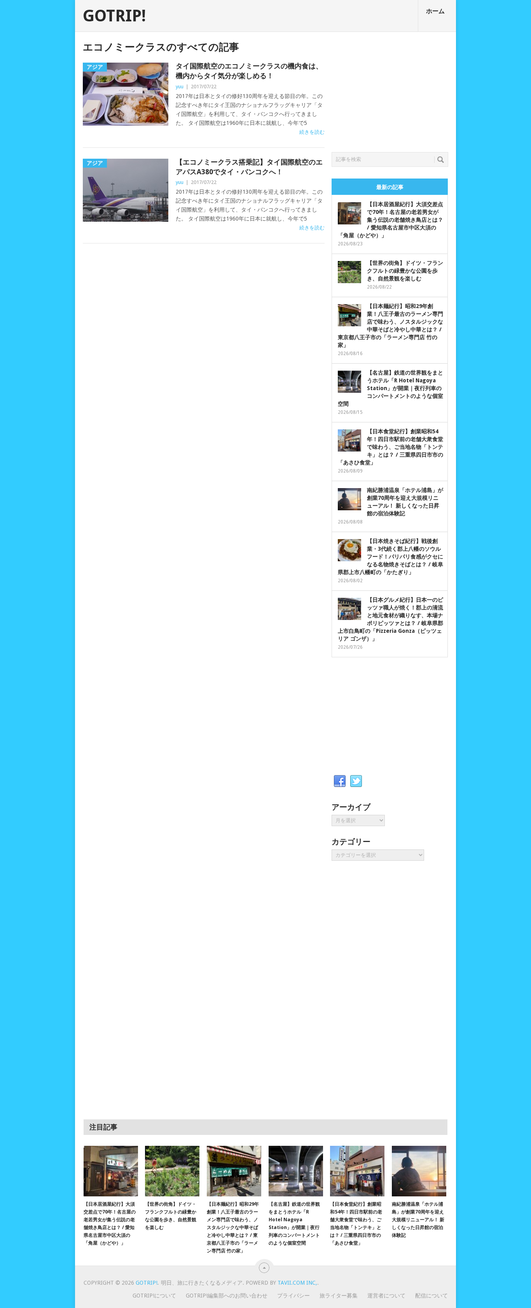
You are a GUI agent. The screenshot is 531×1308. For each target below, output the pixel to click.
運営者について (386, 1295)
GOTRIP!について (154, 1295)
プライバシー (293, 1295)
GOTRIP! (114, 16)
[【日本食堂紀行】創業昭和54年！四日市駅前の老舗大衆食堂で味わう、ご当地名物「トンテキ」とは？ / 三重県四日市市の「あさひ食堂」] (357, 1171)
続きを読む (312, 132)
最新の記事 (389, 187)
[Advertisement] (390, 89)
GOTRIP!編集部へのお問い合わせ (226, 1295)
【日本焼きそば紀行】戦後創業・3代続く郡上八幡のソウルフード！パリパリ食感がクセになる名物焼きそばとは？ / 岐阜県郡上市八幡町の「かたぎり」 (390, 556)
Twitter (356, 781)
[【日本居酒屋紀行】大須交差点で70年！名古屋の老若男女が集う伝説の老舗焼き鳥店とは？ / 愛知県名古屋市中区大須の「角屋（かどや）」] (111, 1171)
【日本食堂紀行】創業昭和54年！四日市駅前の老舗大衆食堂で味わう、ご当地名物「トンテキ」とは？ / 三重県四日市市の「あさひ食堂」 (390, 447)
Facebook (340, 781)
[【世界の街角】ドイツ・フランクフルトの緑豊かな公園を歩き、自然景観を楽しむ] (172, 1171)
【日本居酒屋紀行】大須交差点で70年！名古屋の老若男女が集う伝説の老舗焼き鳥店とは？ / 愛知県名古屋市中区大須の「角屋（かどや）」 (390, 219)
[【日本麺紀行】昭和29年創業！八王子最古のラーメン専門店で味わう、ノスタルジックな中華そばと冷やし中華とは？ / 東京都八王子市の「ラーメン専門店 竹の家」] (234, 1171)
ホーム (435, 11)
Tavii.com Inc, (297, 1283)
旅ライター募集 (339, 1295)
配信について (431, 1295)
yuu (179, 86)
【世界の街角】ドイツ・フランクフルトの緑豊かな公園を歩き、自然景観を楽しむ (405, 271)
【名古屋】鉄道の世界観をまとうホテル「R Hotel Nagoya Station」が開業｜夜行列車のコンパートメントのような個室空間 (390, 388)
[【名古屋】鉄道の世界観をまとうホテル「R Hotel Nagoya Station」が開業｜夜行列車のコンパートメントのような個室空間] (296, 1171)
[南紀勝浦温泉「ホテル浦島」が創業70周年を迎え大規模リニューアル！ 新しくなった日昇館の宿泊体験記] (419, 1171)
